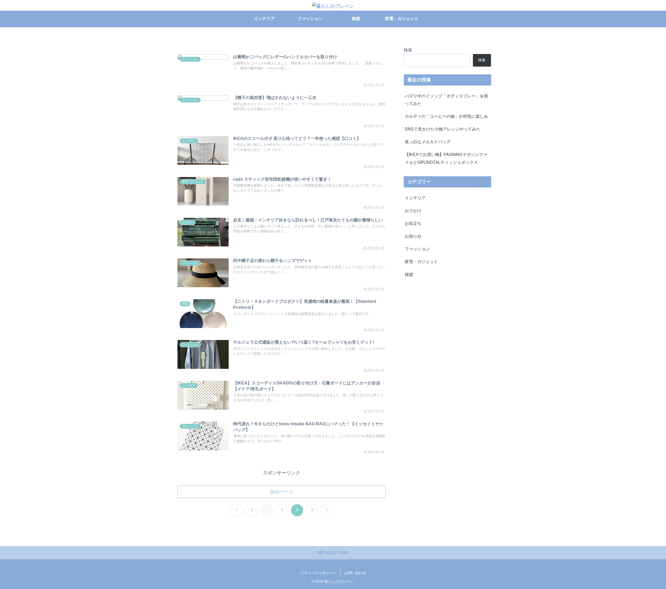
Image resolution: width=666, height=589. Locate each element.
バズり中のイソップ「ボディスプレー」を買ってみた (446, 100)
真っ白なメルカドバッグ (428, 141)
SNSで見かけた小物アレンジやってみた (442, 129)
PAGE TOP (335, 552)
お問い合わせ (355, 573)
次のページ (281, 491)
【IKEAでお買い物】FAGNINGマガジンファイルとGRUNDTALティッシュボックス (446, 158)
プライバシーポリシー (318, 573)
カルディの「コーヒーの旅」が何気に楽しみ (446, 116)
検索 (408, 50)
